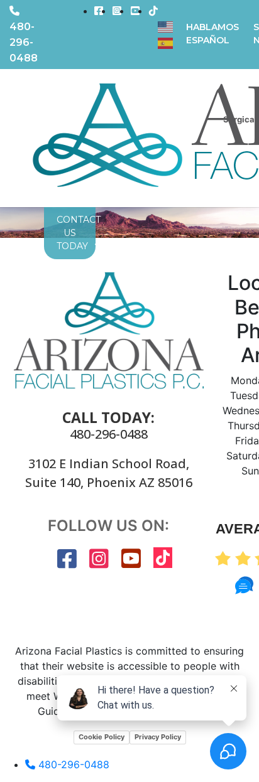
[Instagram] (117, 10)
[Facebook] (98, 10)
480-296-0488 (109, 434)
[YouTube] (135, 10)
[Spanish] (166, 42)
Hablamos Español (212, 33)
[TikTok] (153, 10)
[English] (166, 25)
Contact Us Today (70, 233)
